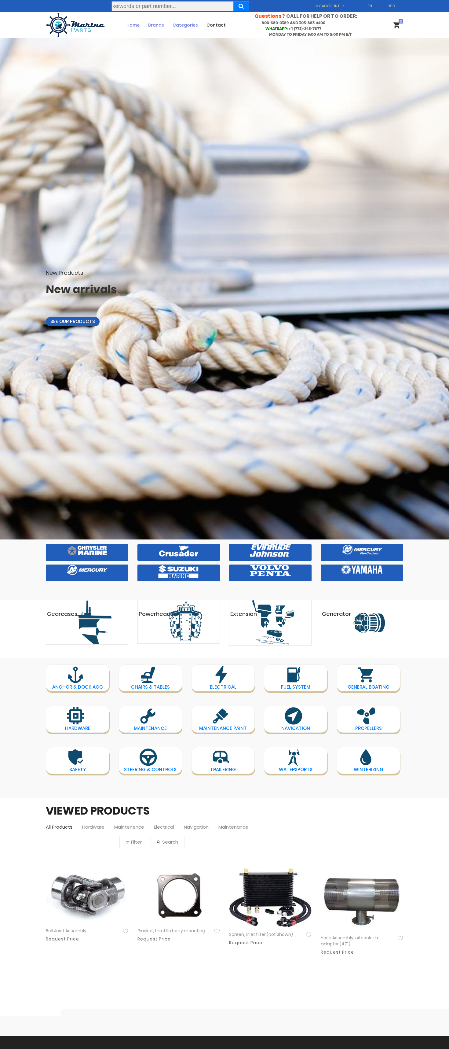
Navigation (196, 827)
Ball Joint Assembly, (66, 931)
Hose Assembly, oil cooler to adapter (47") (350, 941)
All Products (59, 827)
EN (370, 6)
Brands (156, 25)
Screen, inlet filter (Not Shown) (261, 934)
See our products (72, 313)
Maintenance (233, 827)
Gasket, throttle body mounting (171, 931)
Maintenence (129, 827)
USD (391, 6)
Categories (185, 25)
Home (133, 25)
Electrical (164, 827)
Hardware (93, 827)
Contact (216, 25)
